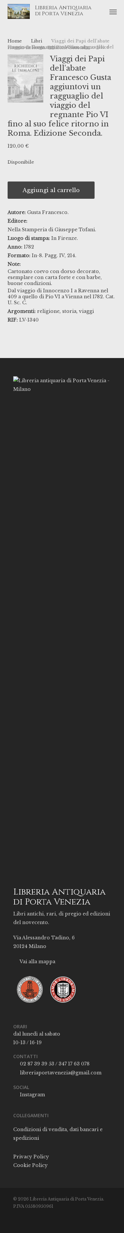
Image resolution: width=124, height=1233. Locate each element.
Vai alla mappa (37, 962)
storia (69, 311)
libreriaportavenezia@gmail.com (60, 1073)
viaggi (86, 311)
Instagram (32, 1095)
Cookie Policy (30, 1165)
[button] (113, 11)
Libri (36, 40)
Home (15, 40)
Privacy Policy (31, 1157)
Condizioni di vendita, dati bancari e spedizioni (58, 1133)
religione (48, 311)
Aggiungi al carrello (51, 190)
